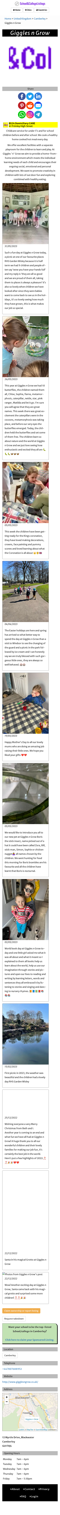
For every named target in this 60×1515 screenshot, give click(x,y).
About (16, 1489)
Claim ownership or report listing (21, 1310)
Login (34, 1496)
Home (17, 10)
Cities (29, 10)
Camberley (40, 18)
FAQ (23, 1496)
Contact (30, 1489)
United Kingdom (22, 18)
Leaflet (21, 1429)
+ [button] (7, 1397)
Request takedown (14, 1318)
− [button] (7, 1402)
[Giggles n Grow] (31, 1413)
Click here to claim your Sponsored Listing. (29, 1339)
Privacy (45, 1489)
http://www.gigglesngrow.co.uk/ (20, 1381)
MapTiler (30, 1429)
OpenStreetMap (41, 1429)
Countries (42, 10)
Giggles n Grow (31, 1419)
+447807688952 (12, 1368)
